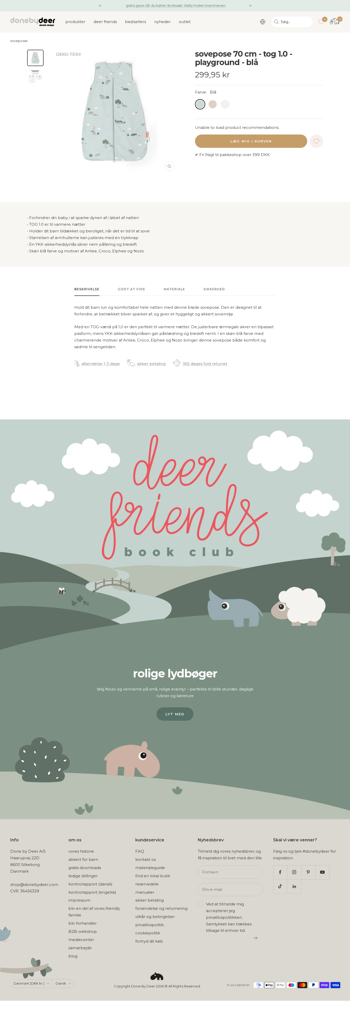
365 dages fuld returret (205, 363)
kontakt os (145, 859)
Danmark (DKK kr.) (29, 983)
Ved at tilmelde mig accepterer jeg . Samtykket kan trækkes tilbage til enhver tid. (229, 917)
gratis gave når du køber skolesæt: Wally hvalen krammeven (175, 5)
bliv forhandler (82, 923)
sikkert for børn (83, 859)
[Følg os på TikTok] (280, 886)
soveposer (19, 41)
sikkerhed (214, 289)
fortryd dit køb (149, 941)
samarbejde (80, 947)
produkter (75, 21)
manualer (144, 892)
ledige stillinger (83, 875)
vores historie (81, 851)
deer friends (105, 21)
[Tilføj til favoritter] (316, 141)
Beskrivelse (86, 289)
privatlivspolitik (149, 924)
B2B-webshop (82, 931)
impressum (79, 900)
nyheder (162, 21)
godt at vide (131, 289)
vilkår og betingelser (155, 916)
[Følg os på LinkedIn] (294, 886)
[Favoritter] (321, 21)
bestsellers (135, 21)
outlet (185, 21)
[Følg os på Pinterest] (308, 872)
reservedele (147, 884)
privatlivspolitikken (224, 917)
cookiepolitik (147, 933)
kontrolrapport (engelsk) (92, 892)
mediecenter (81, 939)
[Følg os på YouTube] (322, 872)
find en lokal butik (152, 875)
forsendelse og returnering (161, 908)
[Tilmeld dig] (255, 938)
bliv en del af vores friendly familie (94, 911)
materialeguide (150, 867)
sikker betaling (151, 363)
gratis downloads (84, 867)
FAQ (139, 851)
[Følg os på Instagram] (294, 872)
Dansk (61, 983)
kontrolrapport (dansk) (90, 884)
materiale (174, 289)
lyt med (175, 714)
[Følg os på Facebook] (280, 872)
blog (72, 956)
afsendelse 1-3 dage (100, 363)
